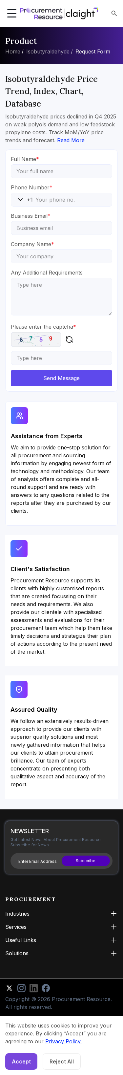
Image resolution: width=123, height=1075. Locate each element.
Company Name (32, 244)
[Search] (114, 13)
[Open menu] (11, 13)
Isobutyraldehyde (48, 51)
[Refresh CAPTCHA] (69, 339)
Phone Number (31, 187)
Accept (21, 1061)
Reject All (62, 1061)
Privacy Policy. (63, 1041)
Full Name (25, 159)
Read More (71, 140)
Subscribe (85, 860)
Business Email (31, 215)
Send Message (61, 378)
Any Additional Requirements (47, 272)
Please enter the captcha (43, 326)
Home (12, 51)
